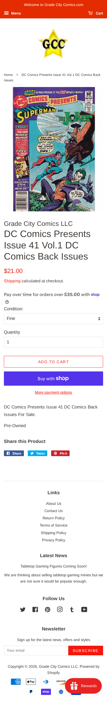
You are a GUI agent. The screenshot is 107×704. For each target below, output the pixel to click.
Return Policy (54, 518)
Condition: (13, 308)
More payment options (53, 392)
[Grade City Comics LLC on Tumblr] (72, 610)
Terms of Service (54, 525)
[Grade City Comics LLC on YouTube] (84, 610)
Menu (15, 13)
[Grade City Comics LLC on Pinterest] (47, 610)
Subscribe (86, 650)
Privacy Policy (53, 540)
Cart (99, 13)
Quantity (12, 332)
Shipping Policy (53, 533)
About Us (53, 503)
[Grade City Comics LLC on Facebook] (35, 610)
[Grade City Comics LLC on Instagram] (60, 610)
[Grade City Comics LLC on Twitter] (23, 610)
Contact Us (53, 511)
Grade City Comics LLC (58, 666)
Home (8, 75)
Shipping (12, 281)
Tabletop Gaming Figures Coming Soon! (54, 566)
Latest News (53, 555)
